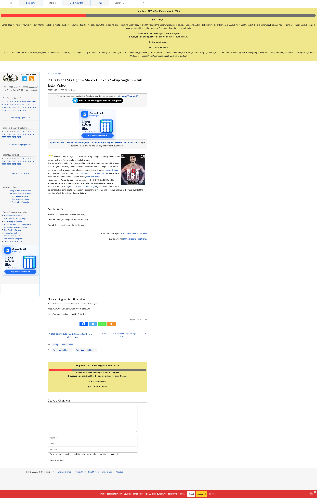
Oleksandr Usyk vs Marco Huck (93, 173)
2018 (24, 107)
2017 (19, 107)
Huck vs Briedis (111, 170)
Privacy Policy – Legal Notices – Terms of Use (93, 472)
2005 (29, 102)
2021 (4, 110)
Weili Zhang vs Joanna (13, 222)
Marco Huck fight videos (62, 350)
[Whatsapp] (102, 324)
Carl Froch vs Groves (12, 230)
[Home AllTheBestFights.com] (10, 81)
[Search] (144, 3)
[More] (111, 324)
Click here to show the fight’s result (66, 225)
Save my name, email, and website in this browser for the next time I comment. (84, 454)
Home (9, 3)
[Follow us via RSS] (31, 81)
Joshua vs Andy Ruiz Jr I (13, 236)
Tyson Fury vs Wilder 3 (13, 216)
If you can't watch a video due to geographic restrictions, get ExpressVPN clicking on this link (93, 142)
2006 (34, 102)
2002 (14, 102)
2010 (19, 104)
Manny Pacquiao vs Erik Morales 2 (17, 224)
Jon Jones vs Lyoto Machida (20, 193)
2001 (9, 102)
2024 (19, 110)
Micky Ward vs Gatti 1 (13, 241)
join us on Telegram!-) (128, 96)
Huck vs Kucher (93, 177)
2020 (34, 107)
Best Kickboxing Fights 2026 (20, 145)
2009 (14, 104)
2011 (24, 104)
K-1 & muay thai (76, 3)
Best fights (30, 3)
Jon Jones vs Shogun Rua (14, 239)
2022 (9, 110)
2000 (4, 102)
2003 (19, 102)
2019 (29, 107)
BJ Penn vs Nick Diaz (20, 196)
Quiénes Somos (64, 472)
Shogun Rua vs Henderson (20, 191)
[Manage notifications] (311, 494)
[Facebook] (83, 324)
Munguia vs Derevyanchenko (15, 227)
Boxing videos (67, 345)
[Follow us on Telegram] (25, 81)
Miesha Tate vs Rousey (13, 233)
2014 (4, 107)
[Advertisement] (80, 272)
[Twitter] (93, 324)
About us (119, 472)
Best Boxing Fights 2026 (20, 118)
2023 (14, 110)
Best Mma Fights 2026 (20, 173)
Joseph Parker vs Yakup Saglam (83, 187)
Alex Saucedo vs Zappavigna (15, 219)
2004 (24, 102)
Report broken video (138, 319)
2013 (34, 104)
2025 (24, 110)
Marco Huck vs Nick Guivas (135, 239)
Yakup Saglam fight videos (86, 350)
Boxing (52, 3)
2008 (9, 104)
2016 (14, 107)
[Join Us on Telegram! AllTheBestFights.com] (97, 102)
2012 (29, 104)
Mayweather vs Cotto (20, 199)
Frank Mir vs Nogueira (20, 202)
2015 (9, 107)
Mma (99, 3)
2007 (4, 104)
